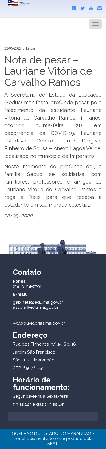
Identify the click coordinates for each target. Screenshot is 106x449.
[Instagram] (98, 7)
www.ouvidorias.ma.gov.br (39, 323)
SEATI (53, 443)
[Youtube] (89, 7)
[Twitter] (81, 7)
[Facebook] (72, 7)
